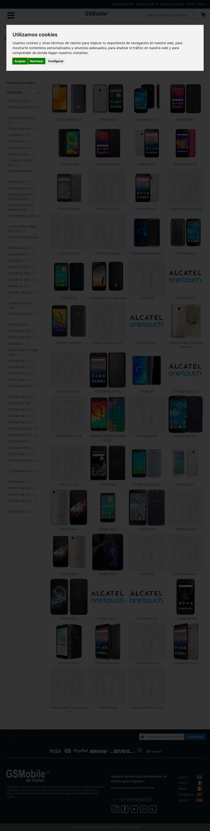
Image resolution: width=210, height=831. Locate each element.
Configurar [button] (56, 61)
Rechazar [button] (36, 61)
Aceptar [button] (20, 61)
